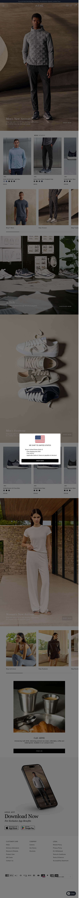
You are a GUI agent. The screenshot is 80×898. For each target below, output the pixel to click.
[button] (57, 460)
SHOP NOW (40, 461)
